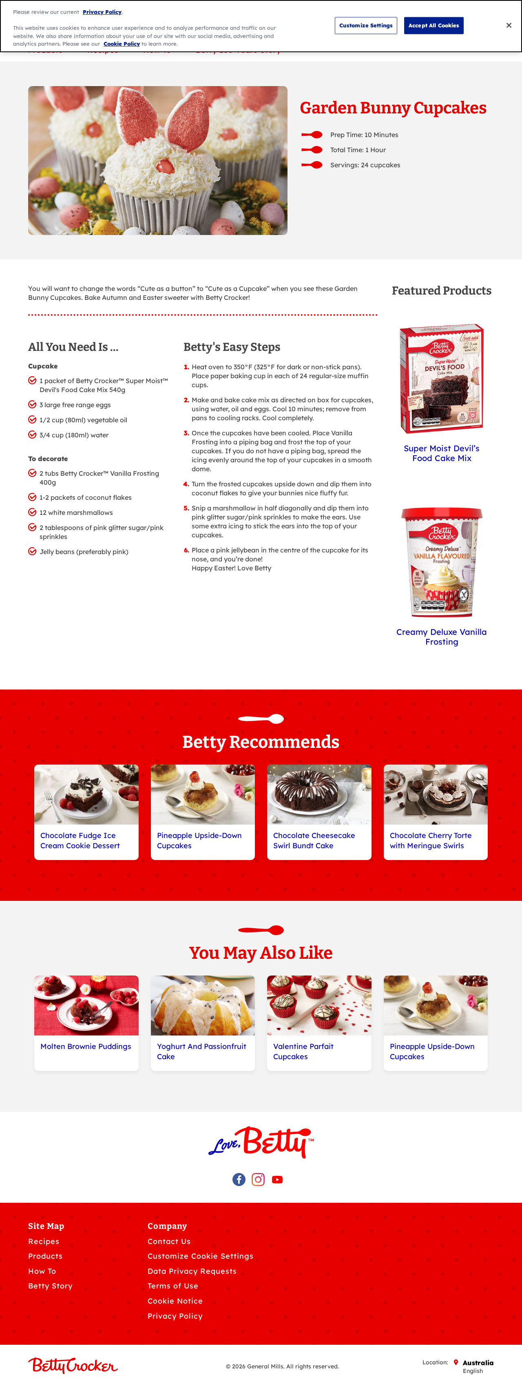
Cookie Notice (175, 1301)
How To (42, 1271)
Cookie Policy (122, 43)
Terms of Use (173, 1285)
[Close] (509, 25)
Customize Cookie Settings (201, 1256)
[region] (261, 26)
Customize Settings (366, 25)
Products (45, 1256)
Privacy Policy (175, 1316)
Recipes (44, 1241)
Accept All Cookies (434, 25)
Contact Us (169, 1241)
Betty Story (50, 1285)
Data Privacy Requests (192, 1271)
